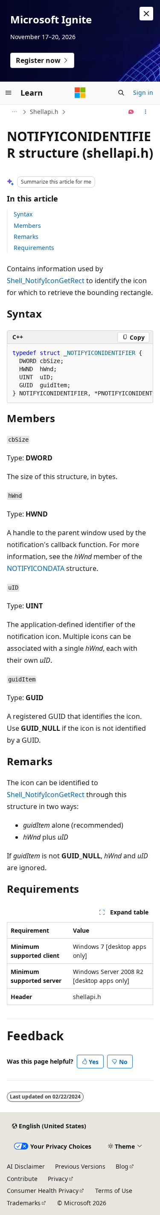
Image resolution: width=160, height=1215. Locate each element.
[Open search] (121, 92)
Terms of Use (113, 1191)
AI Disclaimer (26, 1166)
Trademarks (24, 1203)
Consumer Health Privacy (43, 1191)
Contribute (22, 1179)
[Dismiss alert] (146, 13)
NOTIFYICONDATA (35, 568)
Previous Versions (80, 1166)
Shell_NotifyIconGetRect (45, 280)
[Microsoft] (80, 92)
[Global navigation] (8, 92)
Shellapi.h (44, 112)
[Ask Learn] (131, 112)
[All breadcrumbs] (14, 112)
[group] (80, 373)
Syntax (23, 214)
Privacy (58, 1179)
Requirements (34, 248)
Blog (122, 1166)
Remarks (26, 237)
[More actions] (145, 112)
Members (27, 225)
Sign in (143, 92)
